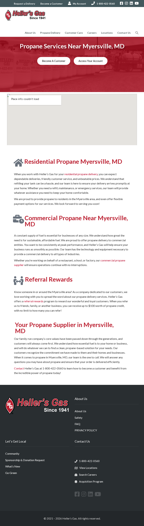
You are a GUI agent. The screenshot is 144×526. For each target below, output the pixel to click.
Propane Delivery (50, 32)
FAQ (77, 424)
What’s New (12, 466)
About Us (30, 32)
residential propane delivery (81, 174)
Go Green (11, 472)
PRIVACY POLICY (86, 430)
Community (12, 453)
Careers (92, 32)
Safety (78, 417)
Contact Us (124, 32)
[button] (137, 33)
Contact (19, 368)
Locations (107, 32)
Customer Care (74, 32)
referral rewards (33, 301)
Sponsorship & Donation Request (25, 460)
